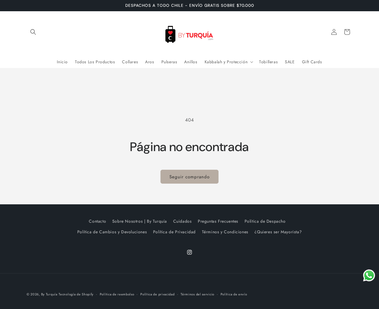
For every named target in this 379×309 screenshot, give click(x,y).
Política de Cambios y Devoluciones (112, 232)
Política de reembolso (117, 294)
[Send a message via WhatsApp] (369, 275)
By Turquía (49, 294)
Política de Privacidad (174, 232)
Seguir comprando (189, 177)
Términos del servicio (197, 294)
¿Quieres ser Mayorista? (278, 232)
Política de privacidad (157, 294)
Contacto (97, 221)
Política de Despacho (265, 221)
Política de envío (234, 294)
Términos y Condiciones (225, 232)
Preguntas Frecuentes (218, 221)
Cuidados (182, 221)
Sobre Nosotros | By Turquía (139, 221)
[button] (33, 31)
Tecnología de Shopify (76, 294)
